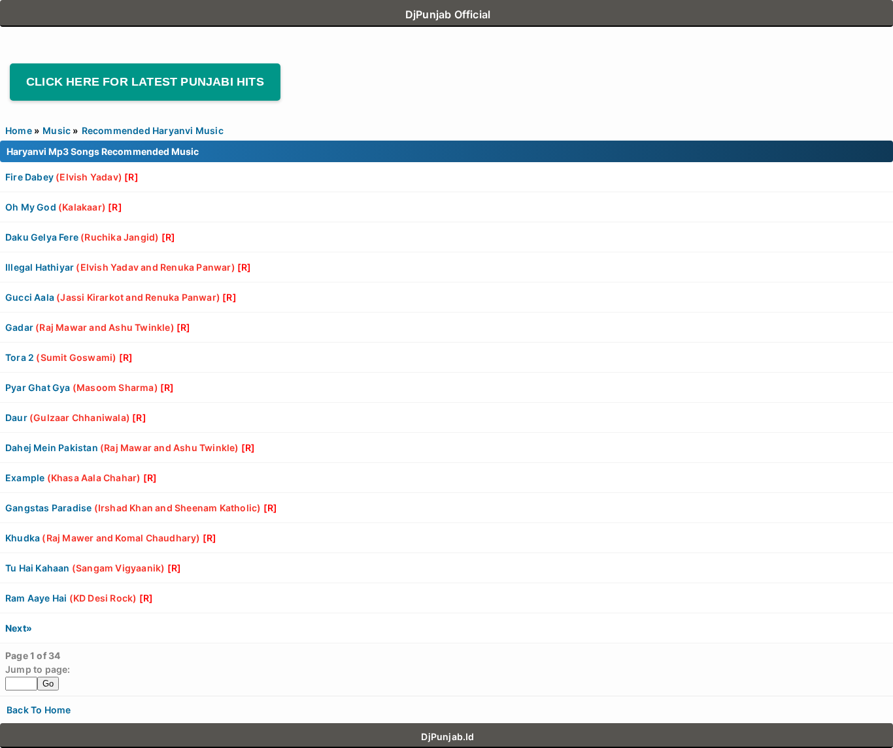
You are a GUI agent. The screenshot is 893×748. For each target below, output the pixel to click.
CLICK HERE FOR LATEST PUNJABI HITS (145, 81)
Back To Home (39, 709)
